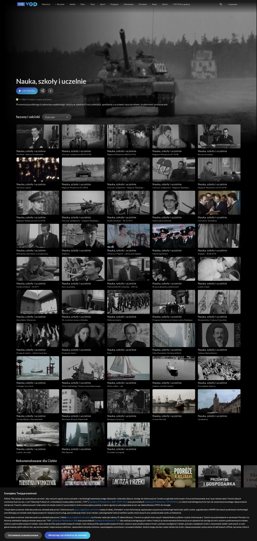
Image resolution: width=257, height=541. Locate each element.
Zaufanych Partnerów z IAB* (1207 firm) (108, 501)
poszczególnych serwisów (86, 509)
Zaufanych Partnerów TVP (107, 520)
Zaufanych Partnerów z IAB (64, 520)
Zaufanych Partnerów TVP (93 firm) (161, 501)
